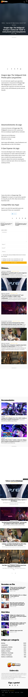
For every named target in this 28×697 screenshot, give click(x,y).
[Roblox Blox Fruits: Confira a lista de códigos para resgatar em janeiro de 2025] (14, 430)
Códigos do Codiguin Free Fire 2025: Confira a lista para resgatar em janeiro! (18, 616)
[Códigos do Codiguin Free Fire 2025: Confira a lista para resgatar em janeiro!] (14, 409)
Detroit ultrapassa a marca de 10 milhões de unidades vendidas (21, 224)
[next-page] (15, 573)
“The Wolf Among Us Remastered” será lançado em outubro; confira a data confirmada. (12, 296)
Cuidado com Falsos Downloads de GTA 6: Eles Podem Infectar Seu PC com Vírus (14, 544)
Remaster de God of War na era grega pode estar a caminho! (6, 224)
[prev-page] (12, 573)
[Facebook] (11, 69)
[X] (14, 69)
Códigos (3, 416)
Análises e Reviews (5, 293)
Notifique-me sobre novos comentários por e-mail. (13, 259)
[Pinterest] (17, 69)
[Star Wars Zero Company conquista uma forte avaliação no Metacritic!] (14, 357)
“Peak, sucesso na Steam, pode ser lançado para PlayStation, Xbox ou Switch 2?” (18, 588)
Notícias (14, 25)
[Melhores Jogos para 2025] (5, 633)
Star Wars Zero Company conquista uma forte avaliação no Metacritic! (14, 566)
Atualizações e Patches (6, 321)
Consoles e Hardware (6, 271)
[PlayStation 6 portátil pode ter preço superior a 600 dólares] (14, 284)
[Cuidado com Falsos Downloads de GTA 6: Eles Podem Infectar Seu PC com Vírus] (14, 334)
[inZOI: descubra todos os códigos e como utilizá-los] (5, 597)
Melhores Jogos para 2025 (16, 630)
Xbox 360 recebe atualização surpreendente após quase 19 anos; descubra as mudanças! (17, 604)
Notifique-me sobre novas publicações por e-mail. (13, 260)
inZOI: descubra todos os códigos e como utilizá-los (18, 595)
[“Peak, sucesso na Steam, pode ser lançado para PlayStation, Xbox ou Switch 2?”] (5, 590)
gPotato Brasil (12, 690)
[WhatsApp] (20, 69)
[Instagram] (15, 685)
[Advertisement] (14, 52)
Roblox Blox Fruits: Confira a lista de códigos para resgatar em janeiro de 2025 (18, 624)
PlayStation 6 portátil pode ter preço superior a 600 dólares (14, 500)
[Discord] (9, 685)
